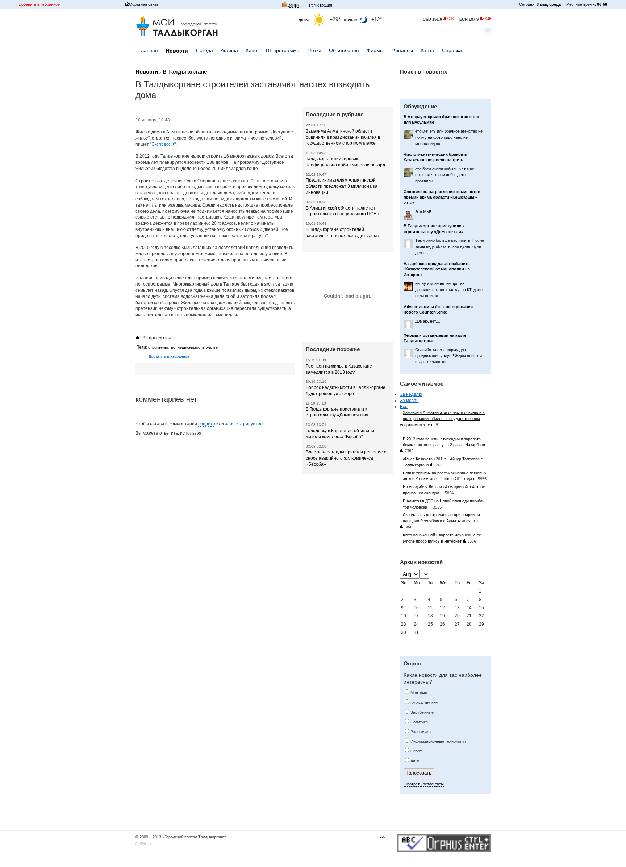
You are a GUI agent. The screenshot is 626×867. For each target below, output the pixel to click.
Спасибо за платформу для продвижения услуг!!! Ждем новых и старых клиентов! (448, 356)
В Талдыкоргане (185, 72)
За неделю (411, 394)
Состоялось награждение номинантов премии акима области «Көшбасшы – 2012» (442, 197)
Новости (177, 51)
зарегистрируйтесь (244, 423)
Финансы (402, 50)
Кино (251, 50)
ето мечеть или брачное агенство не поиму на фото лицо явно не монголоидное (449, 137)
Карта (427, 50)
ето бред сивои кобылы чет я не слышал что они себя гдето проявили (444, 175)
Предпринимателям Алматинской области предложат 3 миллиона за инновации (341, 186)
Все (404, 406)
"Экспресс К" (163, 144)
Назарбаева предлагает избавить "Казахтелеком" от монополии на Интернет (437, 269)
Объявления (344, 50)
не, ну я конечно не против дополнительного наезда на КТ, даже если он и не (449, 289)
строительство (161, 347)
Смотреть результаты (424, 784)
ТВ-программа (282, 50)
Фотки (314, 50)
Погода (204, 50)
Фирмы (375, 50)
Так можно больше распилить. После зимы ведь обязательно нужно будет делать (449, 246)
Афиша (229, 50)
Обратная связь (144, 4)
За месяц (409, 400)
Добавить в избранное (39, 4)
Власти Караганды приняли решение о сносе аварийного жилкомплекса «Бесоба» (346, 458)
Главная (148, 50)
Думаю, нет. (427, 321)
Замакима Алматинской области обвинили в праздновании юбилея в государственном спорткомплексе (343, 137)
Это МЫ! (424, 212)
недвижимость (191, 347)
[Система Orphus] (444, 844)
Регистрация (320, 5)
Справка (452, 50)
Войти (293, 5)
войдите (206, 423)
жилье (212, 347)
